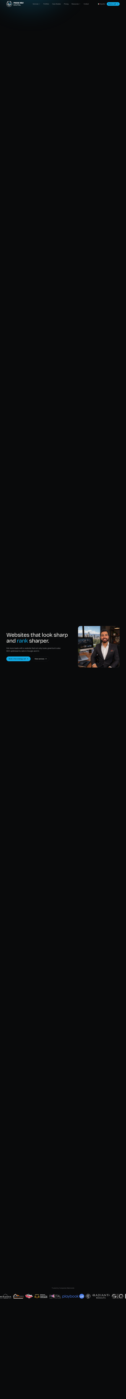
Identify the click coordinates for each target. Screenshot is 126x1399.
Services (35, 4)
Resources (75, 4)
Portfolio (46, 4)
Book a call (112, 4)
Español (101, 4)
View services (39, 659)
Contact (86, 4)
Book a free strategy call (17, 659)
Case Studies (56, 4)
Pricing (66, 4)
